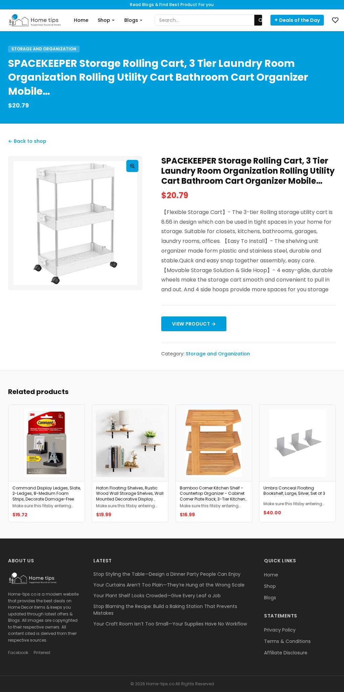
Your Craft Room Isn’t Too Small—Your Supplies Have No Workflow (170, 623)
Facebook (18, 652)
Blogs (131, 20)
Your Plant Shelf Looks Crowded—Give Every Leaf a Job (157, 595)
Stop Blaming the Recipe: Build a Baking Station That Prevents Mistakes (165, 609)
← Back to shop (27, 141)
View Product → (194, 323)
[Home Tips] (35, 20)
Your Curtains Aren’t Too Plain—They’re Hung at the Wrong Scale (169, 584)
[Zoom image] (132, 166)
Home (81, 20)
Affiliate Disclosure (285, 652)
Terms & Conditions (287, 641)
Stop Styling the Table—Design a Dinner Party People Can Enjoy (167, 574)
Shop (104, 20)
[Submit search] (260, 20)
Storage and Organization (43, 49)
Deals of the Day (297, 20)
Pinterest (42, 652)
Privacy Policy (280, 629)
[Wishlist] (335, 20)
